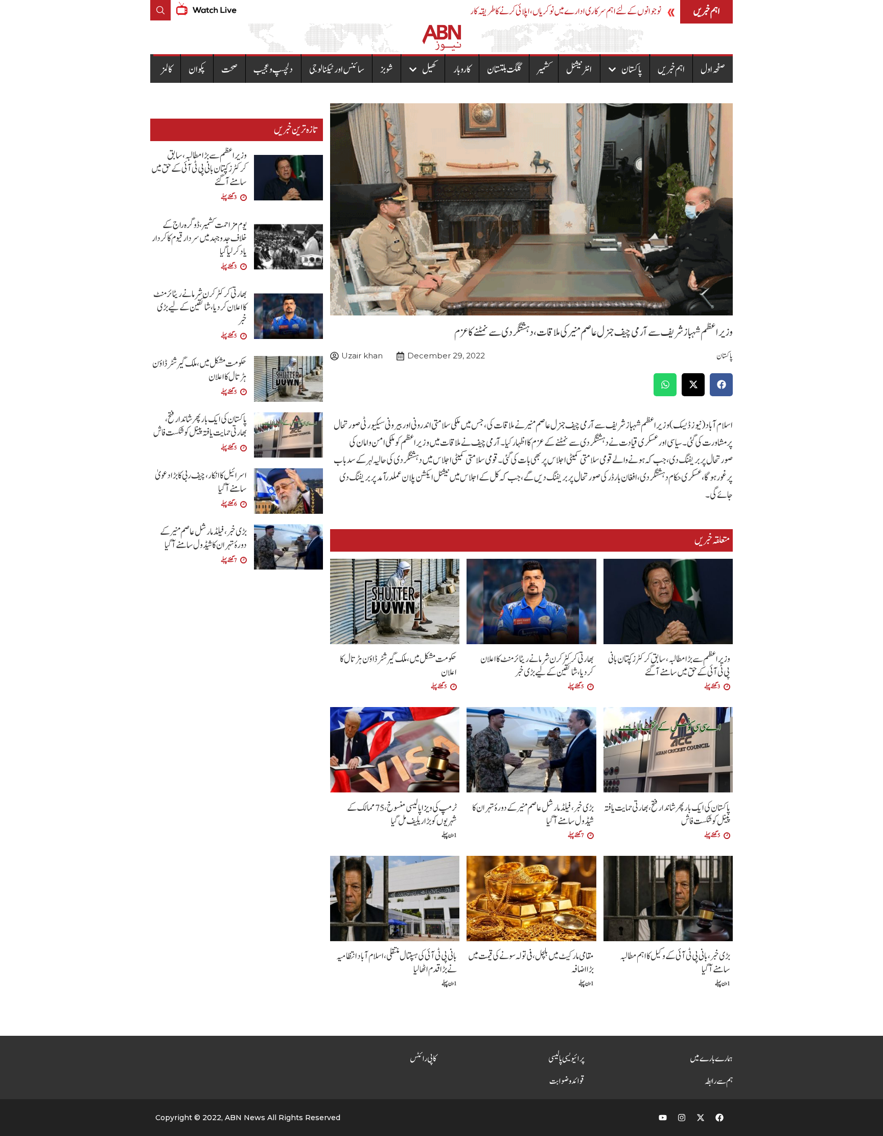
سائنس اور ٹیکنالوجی (336, 69)
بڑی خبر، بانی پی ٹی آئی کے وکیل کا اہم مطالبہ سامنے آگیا (675, 963)
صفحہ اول (713, 69)
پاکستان (631, 69)
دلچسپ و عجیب (273, 69)
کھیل (429, 69)
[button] (721, 384)
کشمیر (543, 69)
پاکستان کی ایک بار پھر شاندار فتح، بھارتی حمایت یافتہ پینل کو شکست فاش (667, 814)
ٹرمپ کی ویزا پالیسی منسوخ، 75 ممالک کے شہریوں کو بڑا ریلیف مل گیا (402, 814)
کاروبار (462, 69)
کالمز (167, 69)
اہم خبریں (671, 69)
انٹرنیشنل (579, 69)
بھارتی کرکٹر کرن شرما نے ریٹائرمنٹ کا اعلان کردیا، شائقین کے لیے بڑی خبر (537, 665)
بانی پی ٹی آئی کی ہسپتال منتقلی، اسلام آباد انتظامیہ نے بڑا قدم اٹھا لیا (396, 963)
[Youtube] (663, 1117)
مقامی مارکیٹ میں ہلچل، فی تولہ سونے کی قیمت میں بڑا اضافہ (531, 963)
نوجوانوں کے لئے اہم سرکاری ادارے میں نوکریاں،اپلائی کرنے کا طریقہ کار (565, 11)
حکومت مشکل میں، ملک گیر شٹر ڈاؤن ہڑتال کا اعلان (398, 665)
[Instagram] (681, 1117)
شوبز (386, 69)
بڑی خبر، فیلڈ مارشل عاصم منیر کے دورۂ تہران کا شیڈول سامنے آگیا (533, 814)
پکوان (197, 69)
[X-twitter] (700, 1117)
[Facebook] (719, 1117)
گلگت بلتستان (504, 69)
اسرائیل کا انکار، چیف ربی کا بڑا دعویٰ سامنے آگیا (201, 482)
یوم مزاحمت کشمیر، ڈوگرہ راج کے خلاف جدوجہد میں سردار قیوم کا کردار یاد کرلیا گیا (199, 238)
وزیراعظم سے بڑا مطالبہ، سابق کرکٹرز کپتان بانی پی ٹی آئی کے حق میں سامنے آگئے (669, 665)
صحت (229, 69)
